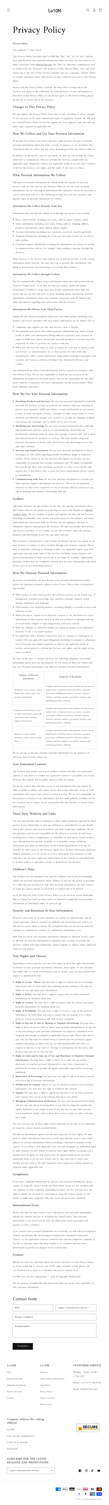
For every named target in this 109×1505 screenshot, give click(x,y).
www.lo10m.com (44, 65)
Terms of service (47, 1398)
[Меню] (8, 10)
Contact (10, 1398)
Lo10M (83, 1499)
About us (44, 1372)
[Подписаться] (51, 1470)
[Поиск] (88, 10)
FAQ (9, 1372)
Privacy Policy (46, 1391)
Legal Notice (45, 1385)
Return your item (14, 1391)
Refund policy (46, 1404)
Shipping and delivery (16, 1385)
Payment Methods (14, 1379)
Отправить (22, 1346)
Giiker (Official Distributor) (52, 1379)
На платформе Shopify (94, 1499)
